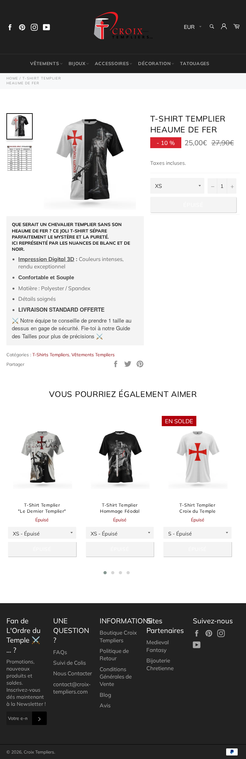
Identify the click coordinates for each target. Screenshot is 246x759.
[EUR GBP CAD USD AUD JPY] (192, 27)
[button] (105, 572)
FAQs (60, 652)
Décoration (154, 63)
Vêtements (44, 63)
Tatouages (194, 63)
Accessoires (112, 63)
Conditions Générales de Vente (116, 676)
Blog (105, 694)
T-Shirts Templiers (50, 355)
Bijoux (77, 63)
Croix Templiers (39, 752)
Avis (105, 705)
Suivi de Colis (69, 662)
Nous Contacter (72, 673)
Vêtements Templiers (93, 355)
